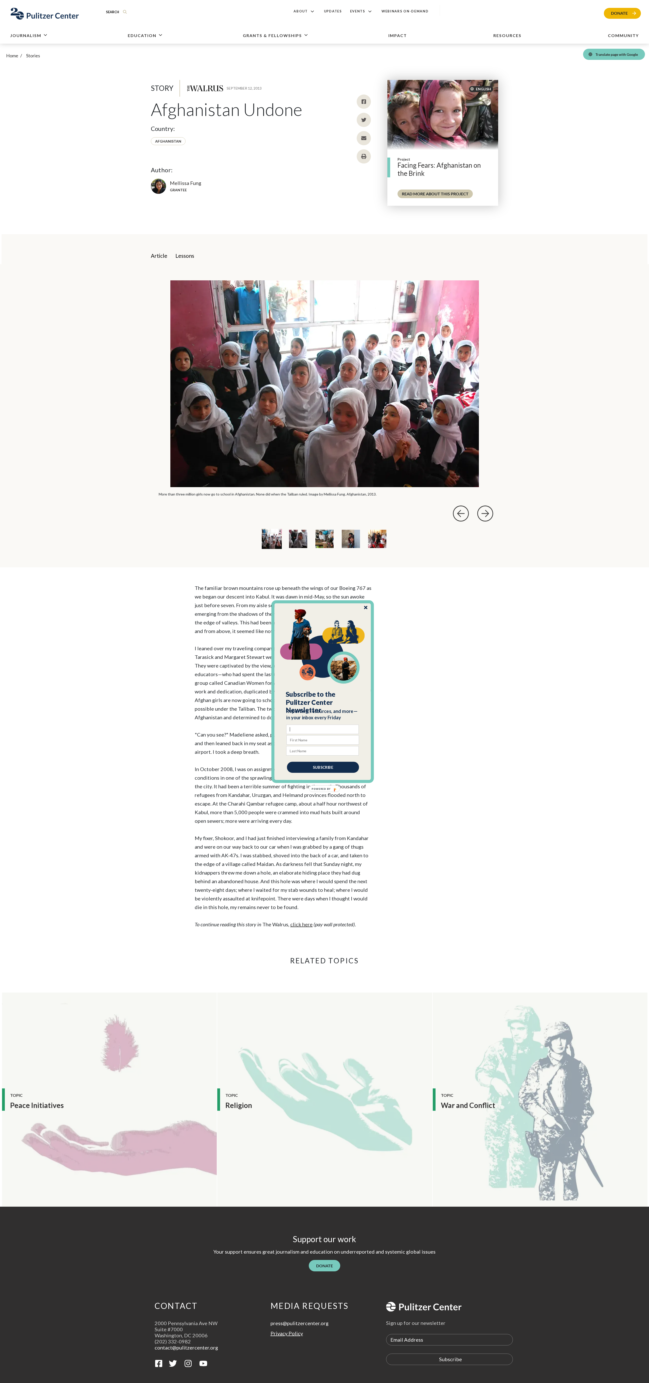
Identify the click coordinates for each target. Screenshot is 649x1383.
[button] (323, 702)
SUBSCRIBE (323, 767)
